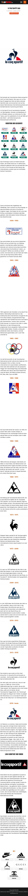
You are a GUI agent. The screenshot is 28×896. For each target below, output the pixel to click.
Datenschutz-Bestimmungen (7, 891)
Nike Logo (7, 859)
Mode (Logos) (16, 10)
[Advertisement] (14, 32)
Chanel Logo (14, 878)
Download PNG (14, 13)
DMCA (25, 891)
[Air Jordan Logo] (7, 867)
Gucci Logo (21, 869)
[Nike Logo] (7, 857)
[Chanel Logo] (14, 876)
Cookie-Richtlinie (19, 891)
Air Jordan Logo (7, 869)
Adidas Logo (21, 859)
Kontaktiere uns (14, 893)
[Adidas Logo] (21, 857)
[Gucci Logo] (21, 867)
